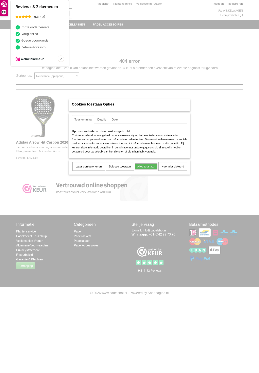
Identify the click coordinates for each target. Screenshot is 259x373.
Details (101, 119)
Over (115, 119)
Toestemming (83, 119)
